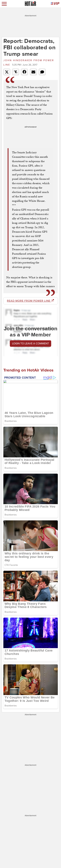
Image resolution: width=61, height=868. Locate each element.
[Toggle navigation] (4, 4)
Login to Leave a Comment (30, 343)
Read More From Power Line (29, 301)
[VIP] (55, 4)
